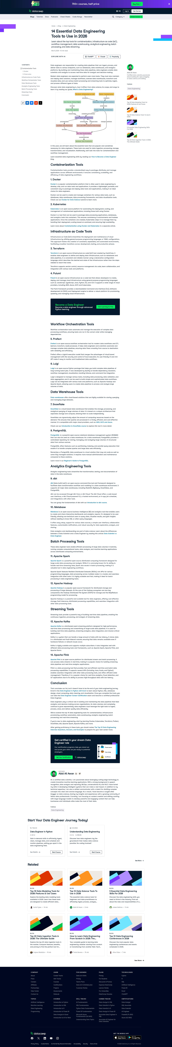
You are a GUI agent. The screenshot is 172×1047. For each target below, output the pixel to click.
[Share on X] (40, 103)
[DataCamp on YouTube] (51, 1038)
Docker (53, 184)
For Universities (104, 991)
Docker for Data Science (71, 200)
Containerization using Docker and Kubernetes (81, 226)
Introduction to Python (61, 1002)
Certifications (58, 985)
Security (85, 1044)
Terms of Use (93, 1044)
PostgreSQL (55, 435)
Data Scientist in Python (107, 1005)
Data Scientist (126, 1008)
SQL (123, 982)
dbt (52, 483)
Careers (33, 982)
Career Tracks (58, 975)
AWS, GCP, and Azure (104, 422)
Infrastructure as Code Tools (31, 77)
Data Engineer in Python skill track (73, 691)
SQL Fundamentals (82, 1005)
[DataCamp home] (45, 1033)
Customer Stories (81, 988)
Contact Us (34, 994)
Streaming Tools (27, 92)
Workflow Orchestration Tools (31, 80)
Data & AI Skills (81, 975)
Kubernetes (55, 209)
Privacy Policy (35, 1044)
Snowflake (54, 409)
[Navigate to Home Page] (36, 11)
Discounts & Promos (105, 982)
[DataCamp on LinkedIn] (45, 1038)
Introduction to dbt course (97, 503)
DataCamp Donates (105, 994)
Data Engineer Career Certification (74, 696)
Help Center (35, 991)
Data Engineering (69, 26)
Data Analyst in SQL (105, 1002)
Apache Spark (56, 561)
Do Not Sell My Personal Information (61, 1044)
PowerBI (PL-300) (127, 1014)
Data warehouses (57, 397)
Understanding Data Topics (85, 1019)
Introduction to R (59, 1008)
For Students (103, 979)
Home (53, 26)
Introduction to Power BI (61, 1011)
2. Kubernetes (27, 74)
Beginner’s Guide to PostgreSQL (76, 461)
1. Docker (25, 71)
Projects (56, 988)
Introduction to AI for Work (62, 1017)
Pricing (78, 979)
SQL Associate (126, 1005)
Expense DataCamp (105, 985)
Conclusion (25, 95)
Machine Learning (37, 1005)
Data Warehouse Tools (29, 83)
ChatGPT (125, 994)
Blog (59, 26)
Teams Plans (80, 982)
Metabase (54, 512)
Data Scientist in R (105, 1008)
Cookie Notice (45, 1044)
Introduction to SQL (60, 1005)
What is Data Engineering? (83, 89)
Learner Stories (104, 988)
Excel (123, 991)
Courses (56, 982)
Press (32, 979)
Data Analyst (126, 1002)
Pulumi (53, 278)
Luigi (52, 368)
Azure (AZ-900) (127, 1017)
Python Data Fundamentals (85, 1008)
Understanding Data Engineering (85, 831)
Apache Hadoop (57, 588)
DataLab (56, 994)
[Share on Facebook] (31, 103)
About (33, 975)
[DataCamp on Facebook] (32, 1038)
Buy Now (136, 4)
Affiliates (34, 985)
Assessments (58, 991)
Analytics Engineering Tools (31, 86)
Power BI (124, 988)
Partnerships (35, 988)
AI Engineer (125, 1011)
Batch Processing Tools (29, 89)
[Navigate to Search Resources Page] (113, 16)
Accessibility (77, 1044)
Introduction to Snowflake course (74, 426)
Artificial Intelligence (128, 985)
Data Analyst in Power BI (107, 1011)
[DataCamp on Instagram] (57, 1038)
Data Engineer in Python (41, 831)
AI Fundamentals (81, 1002)
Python (124, 975)
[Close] (169, 4)
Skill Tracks (57, 979)
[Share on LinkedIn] (27, 103)
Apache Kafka (56, 626)
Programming (35, 1011)
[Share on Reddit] (36, 103)
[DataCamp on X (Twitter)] (38, 1038)
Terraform (54, 253)
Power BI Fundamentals (84, 1011)
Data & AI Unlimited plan (84, 985)
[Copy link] (23, 103)
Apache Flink (55, 659)
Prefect (53, 343)
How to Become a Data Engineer (103, 157)
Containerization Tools (29, 68)
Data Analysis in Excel (61, 1014)
